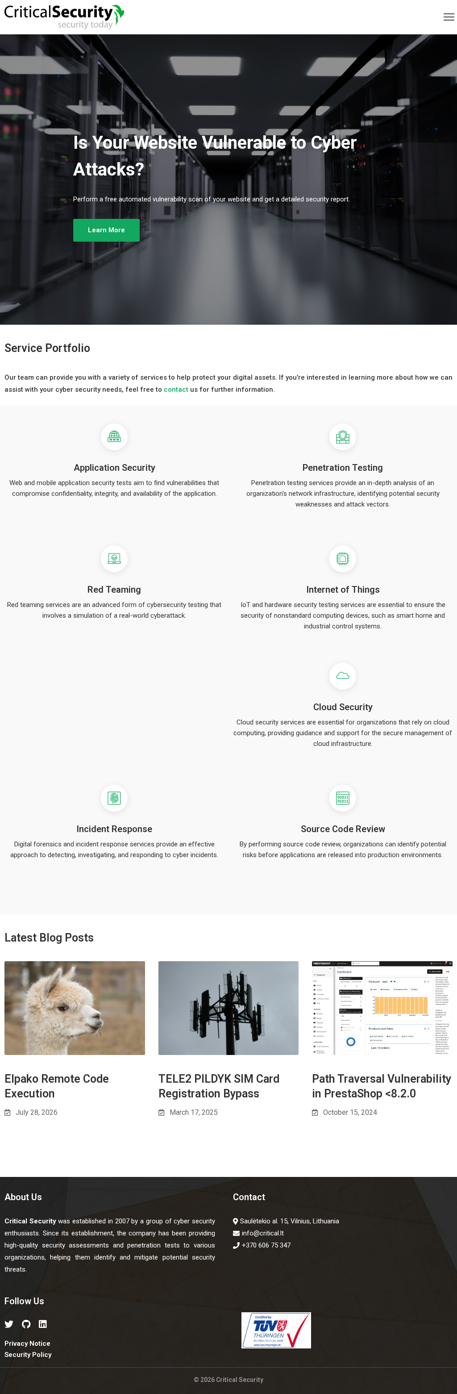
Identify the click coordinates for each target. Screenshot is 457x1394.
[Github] (26, 1324)
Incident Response (114, 829)
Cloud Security (343, 707)
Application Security (114, 467)
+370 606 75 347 (266, 1245)
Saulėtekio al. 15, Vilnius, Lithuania (289, 1221)
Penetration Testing (343, 467)
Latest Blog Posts (49, 937)
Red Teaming (114, 589)
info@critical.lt (263, 1233)
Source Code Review (343, 829)
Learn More (106, 230)
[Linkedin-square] (43, 1324)
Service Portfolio (47, 348)
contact (176, 389)
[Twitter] (8, 1324)
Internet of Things (343, 589)
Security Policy (27, 1355)
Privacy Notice (27, 1344)
